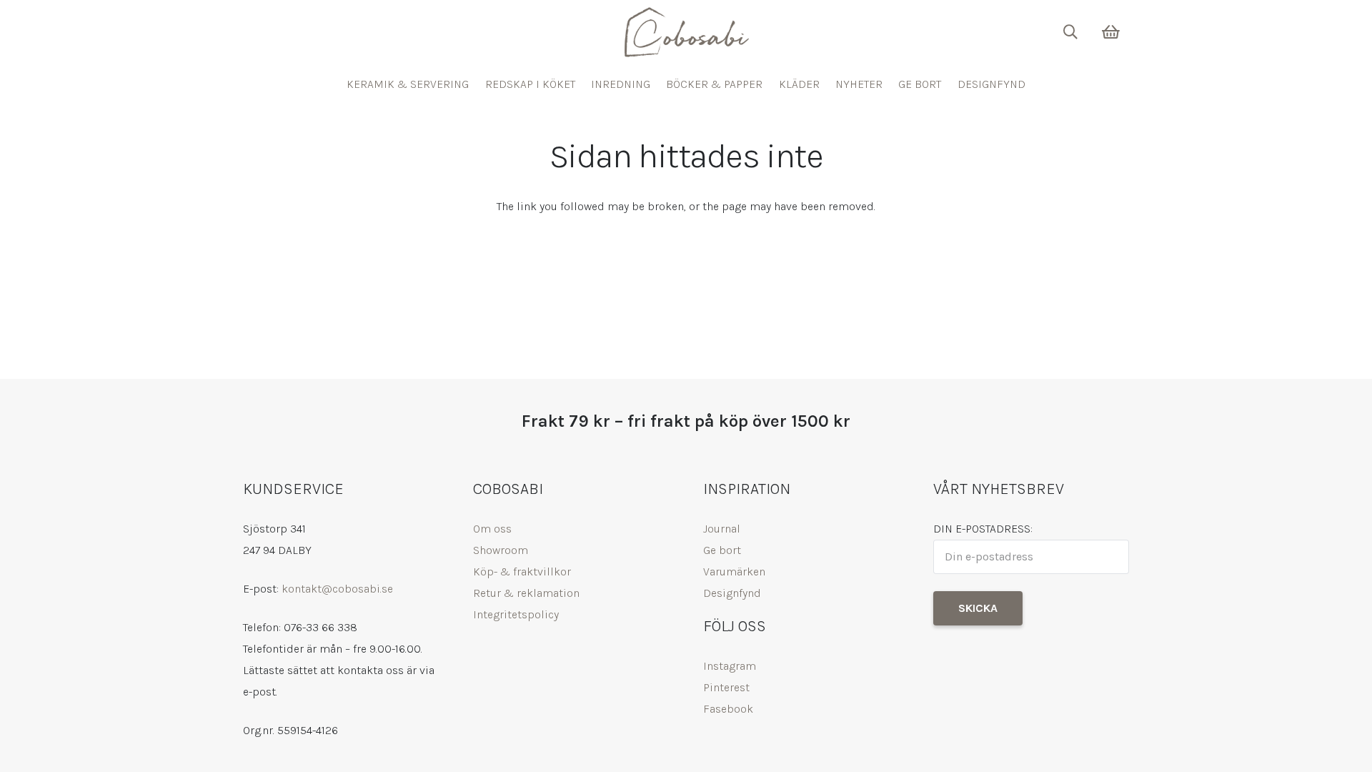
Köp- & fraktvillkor (522, 571)
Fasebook (728, 709)
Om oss (492, 528)
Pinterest (726, 687)
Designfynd (732, 593)
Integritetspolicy (516, 614)
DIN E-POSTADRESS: (983, 528)
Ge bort (722, 550)
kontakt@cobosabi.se (337, 588)
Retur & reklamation (526, 593)
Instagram (729, 666)
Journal (721, 528)
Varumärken (734, 571)
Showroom (500, 550)
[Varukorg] (1111, 32)
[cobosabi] (686, 32)
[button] (1070, 32)
